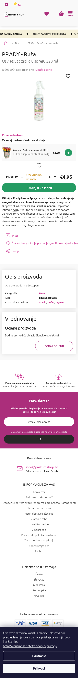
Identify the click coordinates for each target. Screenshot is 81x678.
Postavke (39, 656)
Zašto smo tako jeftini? (39, 497)
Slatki (42, 302)
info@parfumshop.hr (42, 468)
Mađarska (39, 585)
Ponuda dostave (12, 135)
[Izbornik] (70, 13)
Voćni (51, 302)
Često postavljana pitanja (39, 540)
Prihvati (39, 668)
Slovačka (39, 579)
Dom (42, 293)
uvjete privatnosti (57, 431)
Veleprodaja (39, 530)
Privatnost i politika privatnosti (39, 535)
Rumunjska (39, 590)
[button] (44, 177)
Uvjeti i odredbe (39, 524)
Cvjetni (60, 302)
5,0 (19, 4)
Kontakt (39, 551)
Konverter (39, 492)
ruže (15, 209)
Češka (39, 574)
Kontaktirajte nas (39, 546)
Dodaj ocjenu (54, 346)
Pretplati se (39, 439)
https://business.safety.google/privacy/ (30, 646)
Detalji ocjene (43, 69)
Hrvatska (39, 595)
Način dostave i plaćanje (39, 513)
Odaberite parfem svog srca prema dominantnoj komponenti (39, 503)
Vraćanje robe (39, 519)
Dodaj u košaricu (40, 187)
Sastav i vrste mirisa (39, 508)
